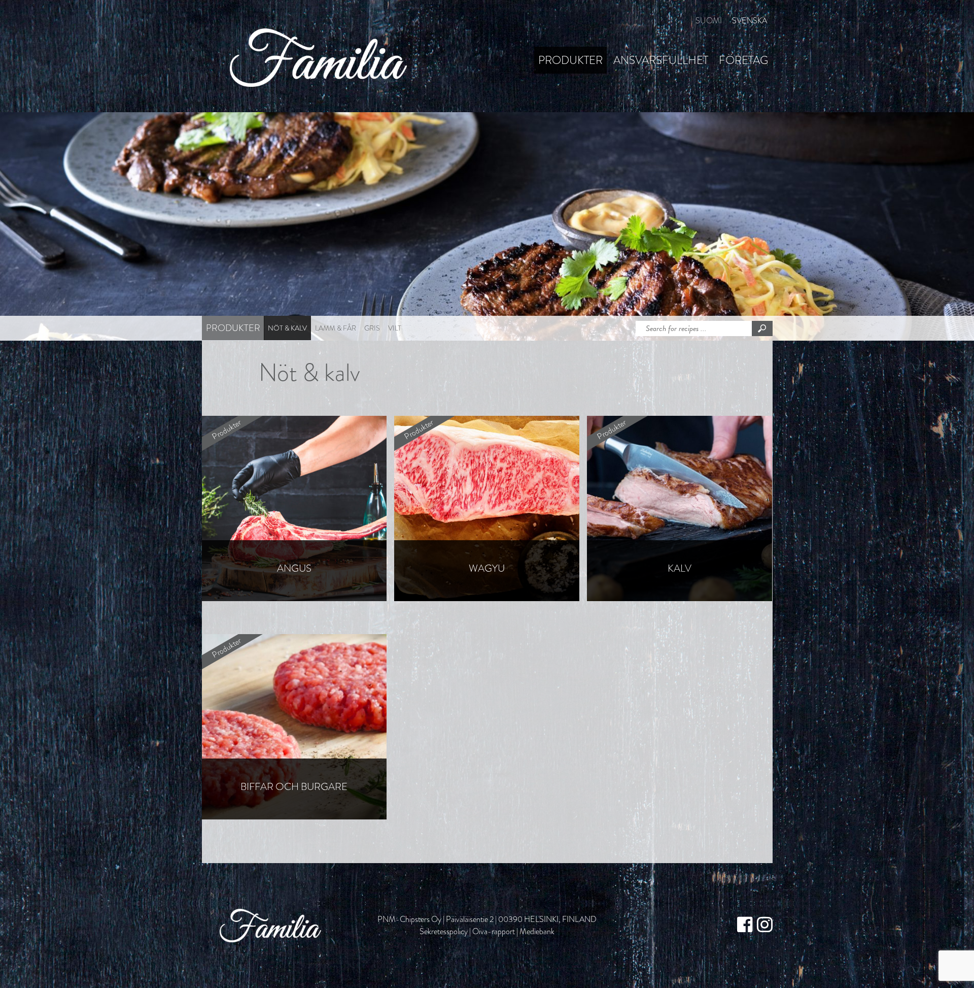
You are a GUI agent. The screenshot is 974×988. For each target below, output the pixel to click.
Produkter (570, 60)
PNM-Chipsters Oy (409, 919)
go (762, 328)
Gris (372, 328)
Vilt (394, 328)
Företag (743, 60)
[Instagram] (765, 925)
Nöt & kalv (287, 328)
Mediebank (536, 931)
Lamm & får (335, 328)
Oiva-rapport (493, 931)
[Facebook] (745, 925)
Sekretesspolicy (444, 931)
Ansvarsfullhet (660, 60)
